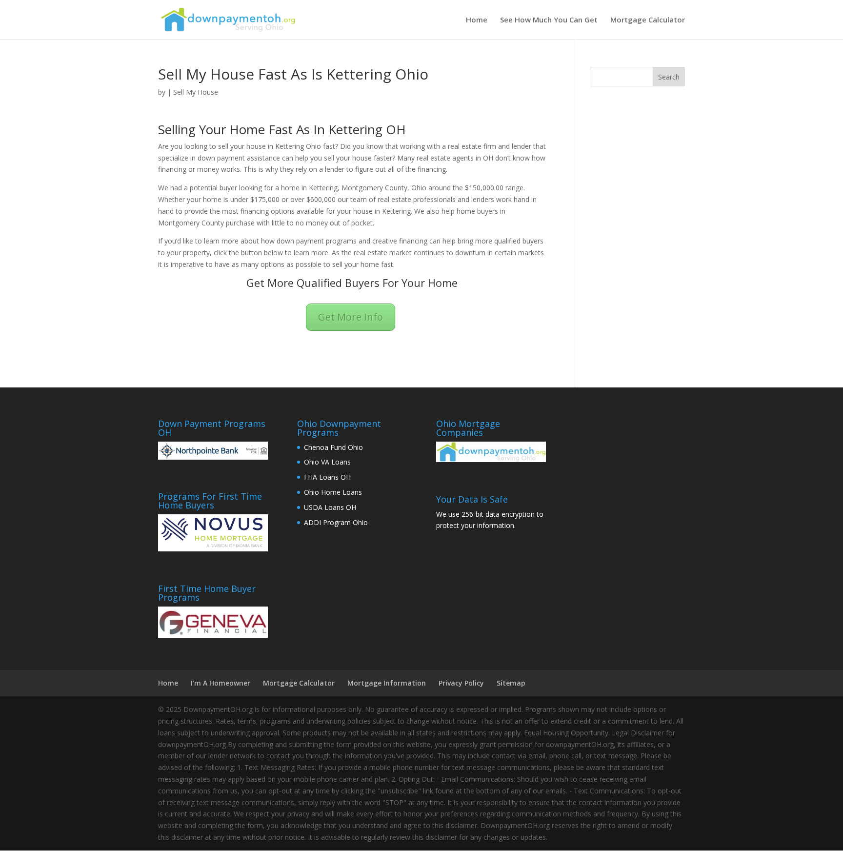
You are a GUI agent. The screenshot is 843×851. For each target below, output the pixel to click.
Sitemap (511, 683)
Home (476, 20)
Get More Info (350, 317)
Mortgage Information (386, 683)
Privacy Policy (461, 683)
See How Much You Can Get (549, 20)
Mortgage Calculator (647, 20)
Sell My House (195, 92)
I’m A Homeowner (220, 683)
